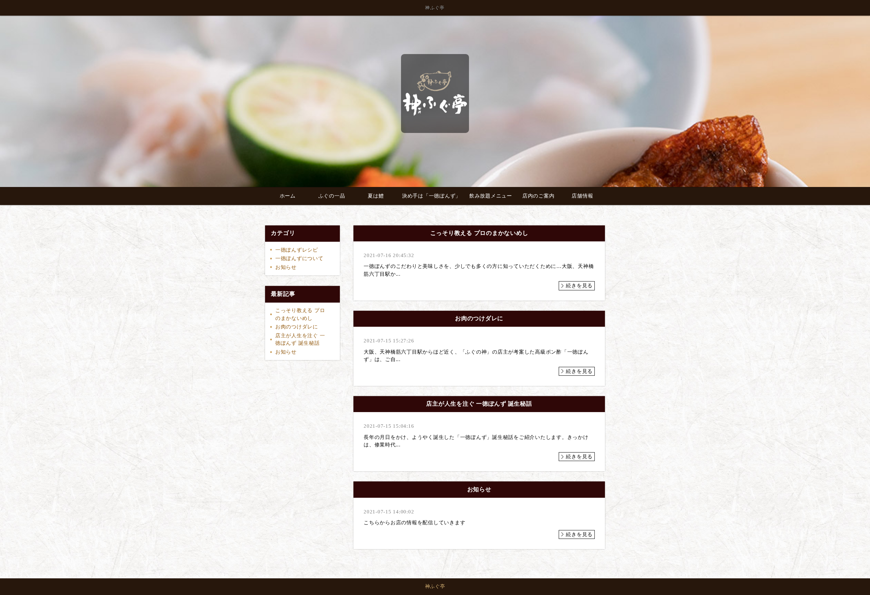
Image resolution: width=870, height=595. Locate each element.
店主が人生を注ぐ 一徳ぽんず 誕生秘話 (300, 339)
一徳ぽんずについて (299, 258)
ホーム (288, 196)
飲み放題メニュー (490, 196)
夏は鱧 (376, 196)
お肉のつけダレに (296, 326)
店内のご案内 (538, 196)
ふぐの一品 (331, 196)
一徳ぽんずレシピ (296, 250)
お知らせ (286, 267)
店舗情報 (582, 196)
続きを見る (579, 285)
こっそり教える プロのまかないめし (300, 314)
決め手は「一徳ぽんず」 (431, 196)
